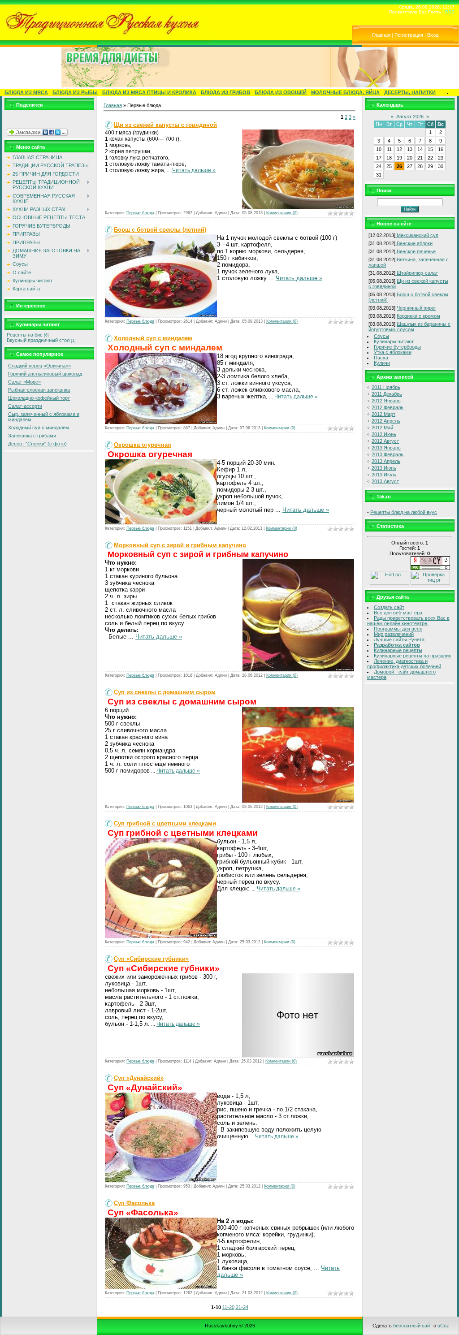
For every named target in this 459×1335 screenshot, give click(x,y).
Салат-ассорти (25, 406)
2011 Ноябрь (386, 387)
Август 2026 (410, 116)
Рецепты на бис (25, 334)
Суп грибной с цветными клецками (165, 823)
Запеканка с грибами (32, 435)
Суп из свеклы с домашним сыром (165, 692)
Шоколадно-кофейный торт (39, 398)
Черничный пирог (416, 308)
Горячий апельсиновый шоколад (45, 373)
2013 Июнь (384, 468)
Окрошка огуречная (142, 444)
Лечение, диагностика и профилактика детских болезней (404, 663)
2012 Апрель (386, 420)
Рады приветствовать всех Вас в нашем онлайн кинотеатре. (408, 620)
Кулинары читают (394, 341)
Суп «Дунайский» (139, 1078)
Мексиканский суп (416, 235)
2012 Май (382, 427)
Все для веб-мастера (398, 612)
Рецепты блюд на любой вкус (403, 512)
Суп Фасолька (134, 1203)
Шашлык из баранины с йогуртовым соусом (409, 326)
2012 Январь (386, 400)
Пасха (381, 357)
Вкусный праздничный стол (38, 340)
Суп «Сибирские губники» (151, 958)
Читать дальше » (194, 170)
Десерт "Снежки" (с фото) (37, 443)
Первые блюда (140, 213)
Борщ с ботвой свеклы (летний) (160, 229)
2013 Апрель (386, 461)
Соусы (381, 336)
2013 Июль (384, 474)
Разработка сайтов (397, 645)
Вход (432, 35)
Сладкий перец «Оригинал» (39, 365)
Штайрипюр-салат (416, 273)
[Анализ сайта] (430, 568)
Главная (381, 35)
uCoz (443, 1325)
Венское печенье (415, 251)
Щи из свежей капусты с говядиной (165, 124)
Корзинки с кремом (418, 316)
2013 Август (385, 481)
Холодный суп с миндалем (38, 427)
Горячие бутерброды (397, 347)
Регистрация (408, 35)
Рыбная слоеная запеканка (39, 390)
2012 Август (385, 441)
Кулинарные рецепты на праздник (412, 655)
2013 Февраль (387, 454)
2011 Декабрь (387, 394)
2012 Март (383, 414)
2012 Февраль (387, 407)
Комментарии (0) (282, 213)
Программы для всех (398, 628)
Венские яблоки (414, 243)
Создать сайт (389, 607)
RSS (450, 11)
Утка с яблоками (392, 352)
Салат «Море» (24, 382)
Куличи (382, 363)
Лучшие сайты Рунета (399, 639)
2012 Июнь (384, 434)
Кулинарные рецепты (398, 650)
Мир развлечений (394, 634)
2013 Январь (386, 447)
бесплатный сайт (412, 1325)
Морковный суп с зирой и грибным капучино (180, 545)
